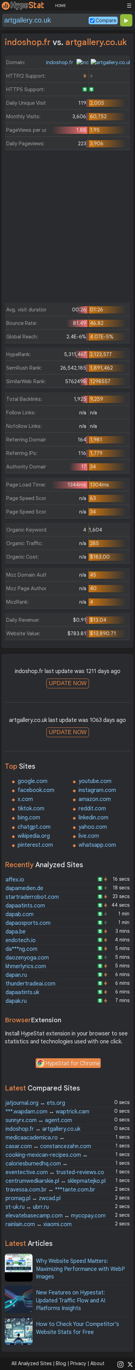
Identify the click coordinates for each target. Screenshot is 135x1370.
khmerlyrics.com (26, 966)
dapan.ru (16, 975)
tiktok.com (31, 808)
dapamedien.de (24, 888)
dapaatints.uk (22, 992)
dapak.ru (16, 1001)
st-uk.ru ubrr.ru (27, 1207)
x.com (25, 799)
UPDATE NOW (68, 683)
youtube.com (95, 781)
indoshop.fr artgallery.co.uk (43, 1129)
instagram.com (97, 790)
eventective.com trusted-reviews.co (55, 1172)
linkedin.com (93, 817)
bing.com (29, 817)
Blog (61, 1363)
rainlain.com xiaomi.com (39, 1224)
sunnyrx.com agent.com (39, 1120)
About (97, 1363)
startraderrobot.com (32, 897)
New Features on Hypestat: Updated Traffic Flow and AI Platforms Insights (70, 1300)
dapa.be (16, 931)
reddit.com (92, 808)
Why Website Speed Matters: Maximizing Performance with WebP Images (80, 1269)
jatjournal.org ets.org (35, 1103)
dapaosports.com (28, 923)
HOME (60, 5)
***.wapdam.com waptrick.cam (47, 1111)
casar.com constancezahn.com (48, 1146)
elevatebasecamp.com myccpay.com (56, 1215)
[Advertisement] (67, 228)
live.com (89, 836)
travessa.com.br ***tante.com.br (50, 1189)
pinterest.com (35, 845)
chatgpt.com (34, 827)
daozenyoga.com (27, 957)
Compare (106, 20)
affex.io (15, 879)
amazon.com (95, 799)
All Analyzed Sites (31, 1363)
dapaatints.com (25, 905)
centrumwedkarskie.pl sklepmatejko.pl (56, 1181)
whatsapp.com (97, 845)
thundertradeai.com (30, 983)
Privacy (78, 1363)
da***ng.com (21, 949)
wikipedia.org (34, 836)
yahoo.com (93, 827)
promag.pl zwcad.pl (33, 1198)
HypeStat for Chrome (72, 1063)
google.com (32, 781)
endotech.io (21, 940)
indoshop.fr (60, 62)
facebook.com (36, 790)
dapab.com (20, 914)
